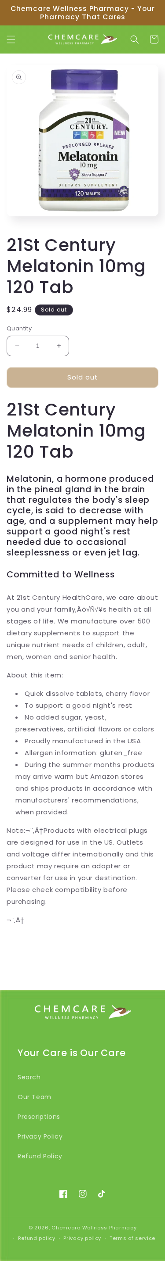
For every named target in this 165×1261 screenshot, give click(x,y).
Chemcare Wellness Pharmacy (93, 1227)
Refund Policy (40, 1156)
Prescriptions (39, 1116)
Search (29, 1077)
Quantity (19, 328)
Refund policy (36, 1238)
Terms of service (132, 1238)
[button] (11, 39)
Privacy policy (82, 1238)
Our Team (34, 1097)
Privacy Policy (40, 1136)
